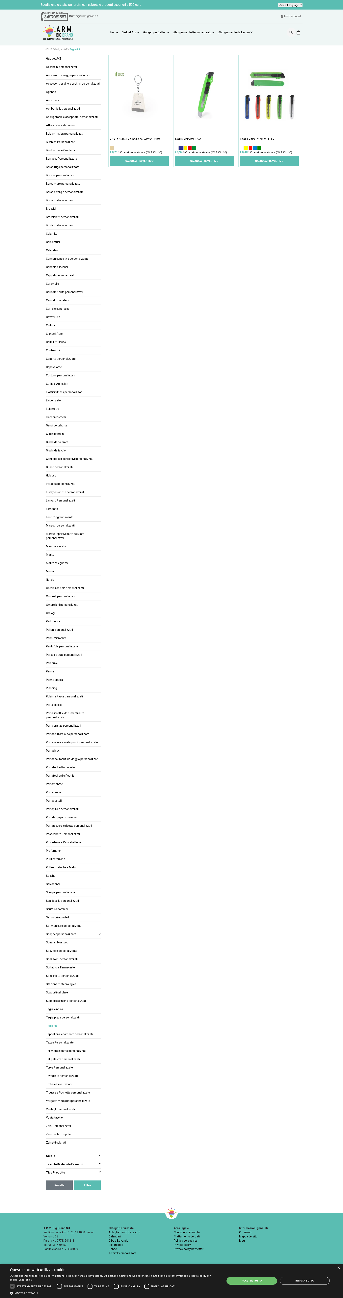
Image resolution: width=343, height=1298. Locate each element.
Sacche (50, 875)
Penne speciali (55, 679)
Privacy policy (182, 1244)
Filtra (87, 1185)
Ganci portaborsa (56, 425)
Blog (242, 1240)
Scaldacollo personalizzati (62, 900)
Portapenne (53, 792)
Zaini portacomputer (59, 1134)
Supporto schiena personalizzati (66, 1000)
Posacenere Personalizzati (63, 834)
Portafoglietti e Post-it (60, 775)
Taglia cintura (54, 1009)
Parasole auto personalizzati (64, 654)
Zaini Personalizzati (58, 1125)
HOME (49, 49)
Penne (50, 671)
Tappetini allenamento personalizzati (69, 1034)
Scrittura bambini (57, 909)
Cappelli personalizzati (60, 275)
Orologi (50, 613)
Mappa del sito (248, 1236)
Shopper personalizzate (61, 934)
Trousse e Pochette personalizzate (68, 1092)
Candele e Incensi (57, 267)
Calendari (52, 250)
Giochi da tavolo (56, 450)
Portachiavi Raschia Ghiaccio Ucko (135, 139)
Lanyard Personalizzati (60, 500)
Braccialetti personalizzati (62, 217)
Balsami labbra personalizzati (64, 133)
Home (114, 32)
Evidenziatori (54, 400)
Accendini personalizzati (61, 66)
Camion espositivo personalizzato (67, 258)
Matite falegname (57, 563)
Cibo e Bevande (118, 1240)
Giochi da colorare (57, 442)
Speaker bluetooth (57, 942)
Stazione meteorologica (61, 984)
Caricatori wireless (57, 300)
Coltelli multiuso (56, 342)
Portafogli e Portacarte (60, 767)
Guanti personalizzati (59, 467)
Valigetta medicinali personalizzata (68, 1100)
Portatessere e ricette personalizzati (69, 825)
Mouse (50, 571)
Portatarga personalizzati (62, 817)
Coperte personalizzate (61, 358)
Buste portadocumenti (60, 225)
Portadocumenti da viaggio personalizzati (72, 759)
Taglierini (75, 49)
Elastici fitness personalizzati (64, 392)
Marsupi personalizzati (60, 525)
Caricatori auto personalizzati (64, 292)
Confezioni (53, 350)
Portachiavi (53, 750)
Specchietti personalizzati (62, 975)
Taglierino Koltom (188, 139)
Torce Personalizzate (59, 1067)
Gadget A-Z (129, 32)
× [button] (338, 1267)
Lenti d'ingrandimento (59, 517)
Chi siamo (245, 1232)
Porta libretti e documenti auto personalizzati (65, 715)
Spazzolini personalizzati (62, 959)
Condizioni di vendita (187, 1232)
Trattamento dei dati (187, 1236)
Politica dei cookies (186, 1240)
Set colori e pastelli (57, 917)
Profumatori (54, 850)
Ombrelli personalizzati (60, 596)
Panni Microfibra (56, 638)
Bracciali (51, 208)
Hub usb (51, 475)
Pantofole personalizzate (62, 646)
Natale (50, 579)
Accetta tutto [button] (252, 1280)
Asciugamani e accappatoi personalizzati (72, 117)
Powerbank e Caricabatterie (63, 842)
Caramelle (52, 283)
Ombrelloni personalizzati (62, 604)
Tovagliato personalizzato (62, 1075)
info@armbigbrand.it (85, 16)
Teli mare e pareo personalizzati (66, 1050)
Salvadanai (53, 884)
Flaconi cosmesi (56, 417)
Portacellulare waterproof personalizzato (72, 742)
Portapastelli (54, 800)
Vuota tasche (54, 1117)
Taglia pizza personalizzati (63, 1017)
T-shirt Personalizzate (122, 1253)
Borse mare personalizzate (63, 183)
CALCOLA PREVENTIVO (139, 160)
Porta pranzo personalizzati (63, 725)
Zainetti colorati (56, 1142)
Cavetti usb (53, 317)
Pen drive (52, 663)
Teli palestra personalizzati (63, 1059)
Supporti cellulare (57, 992)
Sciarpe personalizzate (60, 892)
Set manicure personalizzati (63, 925)
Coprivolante (54, 367)
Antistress (52, 100)
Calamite (51, 233)
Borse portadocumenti (60, 200)
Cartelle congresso (57, 308)
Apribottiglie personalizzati (63, 108)
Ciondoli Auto (54, 333)
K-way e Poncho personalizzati (65, 492)
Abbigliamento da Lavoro (234, 32)
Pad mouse (53, 621)
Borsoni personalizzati (60, 175)
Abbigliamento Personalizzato (192, 32)
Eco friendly (116, 1244)
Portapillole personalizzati (62, 809)
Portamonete (54, 784)
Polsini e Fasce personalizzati (64, 696)
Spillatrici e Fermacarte (60, 967)
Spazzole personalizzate (61, 950)
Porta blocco (54, 704)
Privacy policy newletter (188, 1249)
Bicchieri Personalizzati (60, 142)
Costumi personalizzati (60, 375)
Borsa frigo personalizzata (62, 167)
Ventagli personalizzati (60, 1109)
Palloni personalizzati (59, 629)
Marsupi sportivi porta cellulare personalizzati (65, 536)
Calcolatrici (53, 242)
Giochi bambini (55, 433)
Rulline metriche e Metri (61, 867)
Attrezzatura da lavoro (60, 125)
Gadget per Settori (154, 32)
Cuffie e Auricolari (57, 383)
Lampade (52, 508)
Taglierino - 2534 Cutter (257, 139)
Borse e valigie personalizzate (65, 192)
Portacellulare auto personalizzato (67, 734)
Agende (51, 92)
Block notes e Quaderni (60, 150)
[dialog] (171, 1281)
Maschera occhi (56, 546)
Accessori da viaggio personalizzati (68, 75)
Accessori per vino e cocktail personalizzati (73, 83)
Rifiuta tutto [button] (304, 1280)
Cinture (50, 325)
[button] (114, 1293)
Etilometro (52, 408)
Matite (50, 554)
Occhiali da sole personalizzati (65, 588)
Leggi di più (25, 1279)
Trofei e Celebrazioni (59, 1084)
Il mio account (292, 16)
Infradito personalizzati (60, 483)
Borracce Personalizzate (61, 158)
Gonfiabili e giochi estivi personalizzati (69, 458)
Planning (51, 688)
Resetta (59, 1185)
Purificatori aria (55, 859)
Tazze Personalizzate (60, 1042)
